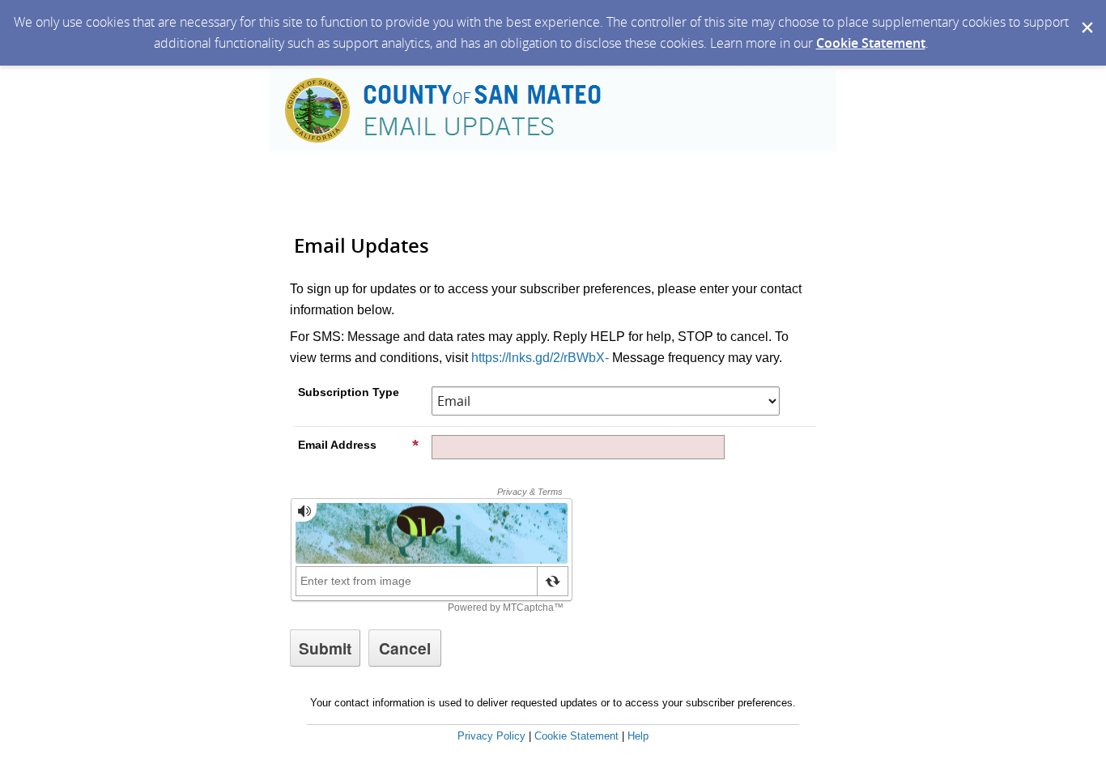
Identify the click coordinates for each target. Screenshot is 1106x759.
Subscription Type (348, 392)
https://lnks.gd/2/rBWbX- (540, 358)
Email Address (337, 444)
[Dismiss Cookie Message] (1086, 15)
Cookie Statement (870, 43)
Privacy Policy (491, 736)
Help (638, 736)
